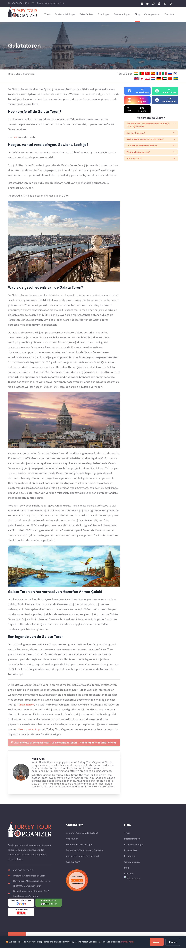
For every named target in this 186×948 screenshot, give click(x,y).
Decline (173, 942)
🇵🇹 (142, 73)
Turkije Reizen (25, 704)
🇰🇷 (175, 73)
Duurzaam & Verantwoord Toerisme (84, 850)
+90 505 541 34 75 (20, 3)
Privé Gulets (86, 14)
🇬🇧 (136, 78)
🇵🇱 (148, 78)
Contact (169, 14)
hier (15, 137)
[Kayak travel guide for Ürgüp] (93, 880)
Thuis (47, 14)
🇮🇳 (136, 73)
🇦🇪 (165, 78)
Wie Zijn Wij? (73, 862)
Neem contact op (29, 729)
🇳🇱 (153, 78)
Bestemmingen (122, 14)
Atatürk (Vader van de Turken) (82, 833)
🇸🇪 (175, 78)
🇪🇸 (153, 73)
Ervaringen (104, 14)
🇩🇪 (159, 78)
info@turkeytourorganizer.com (50, 3)
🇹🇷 (148, 73)
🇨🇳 (170, 78)
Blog (137, 14)
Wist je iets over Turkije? (79, 844)
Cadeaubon (72, 838)
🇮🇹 (165, 73)
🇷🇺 (170, 73)
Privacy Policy (127, 942)
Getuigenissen (152, 14)
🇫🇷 (159, 73)
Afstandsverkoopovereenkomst (82, 856)
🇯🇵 (142, 78)
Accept (156, 942)
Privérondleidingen (65, 14)
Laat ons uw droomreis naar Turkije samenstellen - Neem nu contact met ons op (65, 742)
